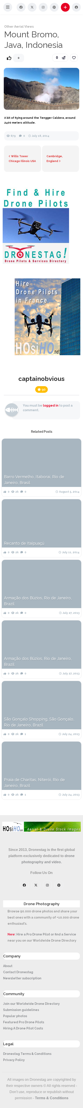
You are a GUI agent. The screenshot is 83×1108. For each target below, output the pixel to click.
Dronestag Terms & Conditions (27, 1054)
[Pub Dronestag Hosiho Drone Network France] (45, 354)
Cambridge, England (54, 159)
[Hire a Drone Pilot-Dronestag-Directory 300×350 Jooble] (36, 263)
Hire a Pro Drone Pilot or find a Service (46, 934)
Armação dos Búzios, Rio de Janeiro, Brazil (38, 601)
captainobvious (41, 378)
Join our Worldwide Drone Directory (31, 1003)
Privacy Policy (14, 1060)
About (7, 966)
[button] (7, 7)
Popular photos (15, 1016)
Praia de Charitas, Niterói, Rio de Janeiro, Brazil (34, 782)
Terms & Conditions (51, 1098)
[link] (74, 58)
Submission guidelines (21, 1010)
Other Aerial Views (19, 26)
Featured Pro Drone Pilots (23, 1022)
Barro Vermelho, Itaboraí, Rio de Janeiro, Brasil (34, 479)
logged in (50, 405)
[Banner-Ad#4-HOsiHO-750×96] (41, 830)
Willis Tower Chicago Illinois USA (22, 159)
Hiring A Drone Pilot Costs (23, 1028)
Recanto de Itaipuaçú (24, 543)
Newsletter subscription (22, 978)
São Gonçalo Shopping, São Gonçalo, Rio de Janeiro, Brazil (39, 722)
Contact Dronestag (18, 972)
